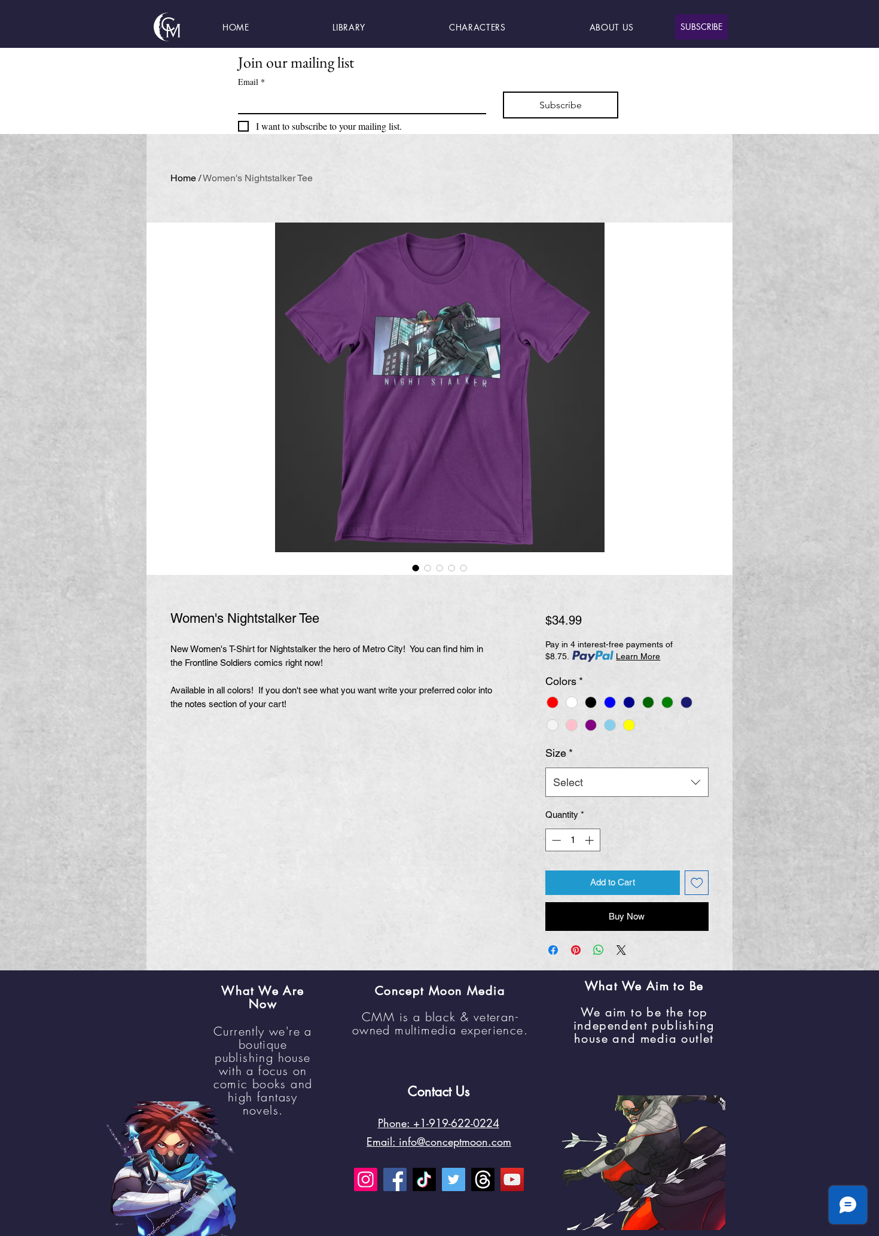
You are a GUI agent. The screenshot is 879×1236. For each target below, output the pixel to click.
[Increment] (590, 840)
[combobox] (627, 782)
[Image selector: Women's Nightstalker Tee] (416, 568)
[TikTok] (424, 1179)
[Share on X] (621, 950)
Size (559, 753)
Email (251, 82)
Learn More (638, 656)
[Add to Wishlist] (697, 882)
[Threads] (483, 1179)
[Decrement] (555, 840)
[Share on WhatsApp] (598, 950)
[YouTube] (512, 1179)
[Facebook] (395, 1179)
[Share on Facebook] (553, 950)
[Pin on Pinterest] (576, 950)
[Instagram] (365, 1179)
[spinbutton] (572, 840)
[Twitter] (453, 1179)
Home (183, 178)
